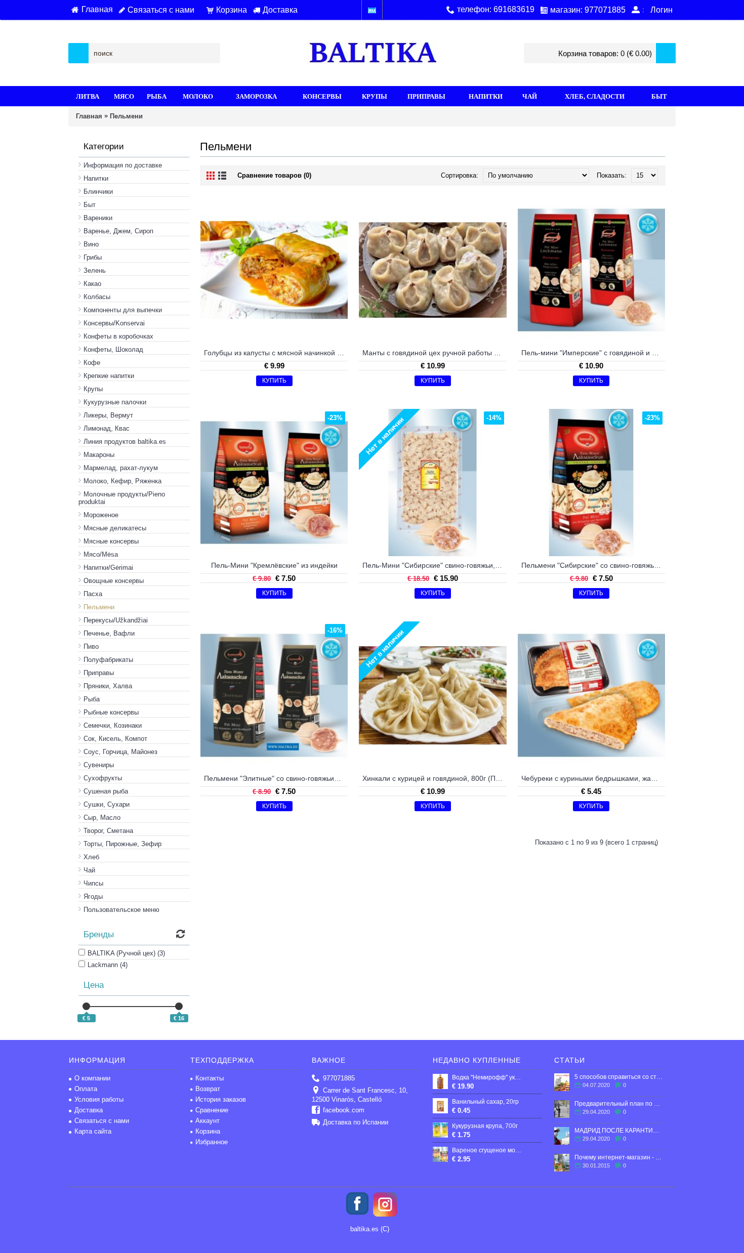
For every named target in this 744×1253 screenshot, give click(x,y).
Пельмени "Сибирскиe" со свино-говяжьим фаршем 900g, (593, 565)
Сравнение (211, 1110)
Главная (89, 116)
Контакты (209, 1078)
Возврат (207, 1089)
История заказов (220, 1099)
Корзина (207, 1131)
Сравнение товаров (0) (274, 175)
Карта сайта (92, 1131)
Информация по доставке (123, 165)
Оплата (85, 1089)
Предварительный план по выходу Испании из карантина (618, 1103)
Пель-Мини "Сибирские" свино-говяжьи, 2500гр (434, 565)
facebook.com (343, 1110)
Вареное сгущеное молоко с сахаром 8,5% (488, 1150)
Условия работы (98, 1099)
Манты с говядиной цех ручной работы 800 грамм (434, 353)
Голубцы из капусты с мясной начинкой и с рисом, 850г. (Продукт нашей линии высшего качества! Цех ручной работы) (276, 353)
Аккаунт (207, 1120)
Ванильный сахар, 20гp (485, 1101)
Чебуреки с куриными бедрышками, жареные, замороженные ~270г (593, 778)
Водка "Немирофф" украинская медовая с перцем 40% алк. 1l (488, 1077)
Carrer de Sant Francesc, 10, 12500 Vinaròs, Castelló (360, 1095)
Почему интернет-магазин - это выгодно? (618, 1157)
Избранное (211, 1142)
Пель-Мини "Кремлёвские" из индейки (274, 565)
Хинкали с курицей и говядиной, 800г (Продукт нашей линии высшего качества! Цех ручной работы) (434, 778)
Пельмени (126, 116)
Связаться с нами (101, 1120)
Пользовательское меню (121, 909)
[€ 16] (179, 1006)
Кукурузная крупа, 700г (485, 1126)
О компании (92, 1078)
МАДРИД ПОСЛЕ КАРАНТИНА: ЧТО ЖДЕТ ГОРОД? (618, 1130)
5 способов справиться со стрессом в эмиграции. (618, 1076)
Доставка (88, 1110)
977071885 (339, 1078)
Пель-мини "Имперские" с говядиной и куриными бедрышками (593, 353)
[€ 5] (86, 1006)
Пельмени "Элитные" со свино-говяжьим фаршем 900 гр (276, 778)
